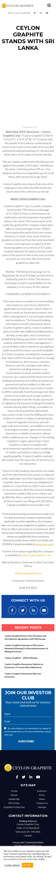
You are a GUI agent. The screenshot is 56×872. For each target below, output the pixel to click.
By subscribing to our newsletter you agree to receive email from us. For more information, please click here (27, 731)
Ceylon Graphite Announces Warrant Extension (23, 675)
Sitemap (42, 807)
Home (14, 790)
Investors (42, 790)
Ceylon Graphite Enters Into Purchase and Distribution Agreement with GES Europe (25, 637)
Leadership (14, 798)
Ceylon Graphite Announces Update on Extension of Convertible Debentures (24, 666)
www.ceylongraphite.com (36, 555)
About (14, 794)
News (42, 798)
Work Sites (14, 803)
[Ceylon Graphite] (17, 6)
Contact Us (42, 803)
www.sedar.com (44, 544)
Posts (42, 794)
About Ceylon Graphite (18, 13)
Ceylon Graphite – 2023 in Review (21, 658)
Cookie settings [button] (12, 865)
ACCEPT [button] (27, 865)
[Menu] (49, 5)
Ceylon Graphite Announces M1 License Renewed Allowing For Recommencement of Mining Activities (26, 648)
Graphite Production (14, 807)
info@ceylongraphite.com (28, 573)
